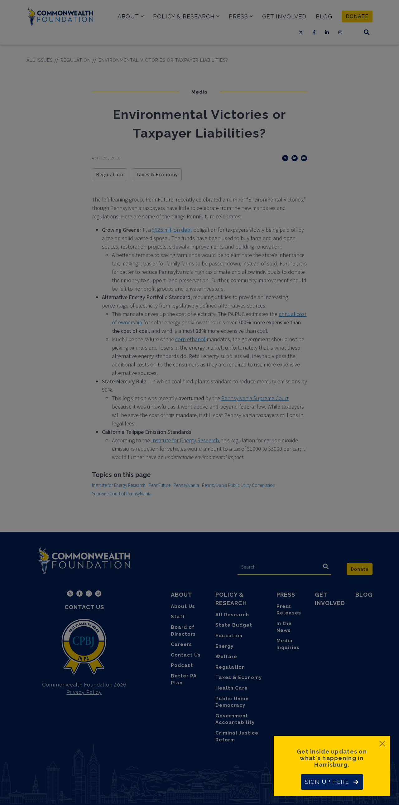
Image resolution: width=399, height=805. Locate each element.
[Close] (382, 743)
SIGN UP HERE (327, 781)
